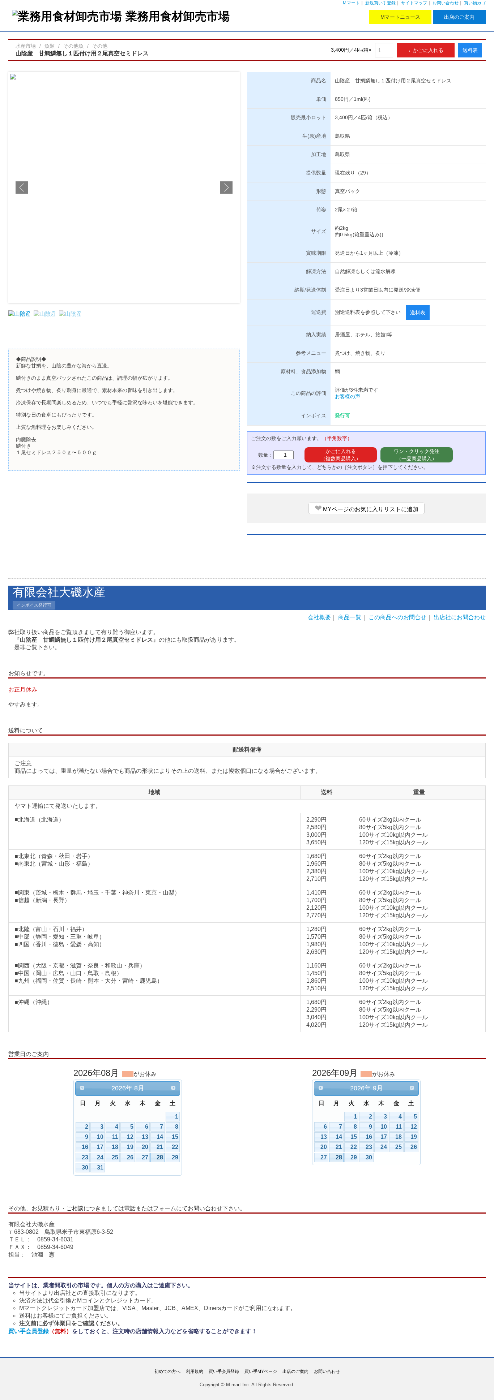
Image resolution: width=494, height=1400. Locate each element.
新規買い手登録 (380, 2)
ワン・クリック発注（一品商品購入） (416, 454)
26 (130, 1157)
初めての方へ (167, 1371)
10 (100, 1137)
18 (115, 1147)
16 (85, 1147)
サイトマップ (414, 2)
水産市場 (26, 46)
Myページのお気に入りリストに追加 (366, 508)
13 (145, 1137)
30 (85, 1167)
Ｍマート (351, 2)
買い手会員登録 (40, 1331)
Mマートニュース (400, 17)
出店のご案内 (459, 17)
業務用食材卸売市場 (177, 16)
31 (100, 1167)
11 (115, 1137)
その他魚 (73, 46)
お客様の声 (347, 396)
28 (160, 1157)
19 (130, 1147)
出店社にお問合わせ (460, 617)
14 (160, 1137)
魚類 (49, 46)
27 (145, 1157)
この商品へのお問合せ (397, 617)
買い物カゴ (475, 2)
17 (100, 1147)
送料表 (470, 50)
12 (130, 1137)
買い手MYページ (260, 1371)
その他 (99, 46)
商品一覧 (349, 617)
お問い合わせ (446, 2)
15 (175, 1137)
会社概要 (319, 617)
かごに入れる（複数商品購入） (340, 454)
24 (100, 1157)
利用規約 (194, 1371)
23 (85, 1157)
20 (145, 1147)
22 (175, 1147)
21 (160, 1147)
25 (115, 1157)
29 (175, 1157)
